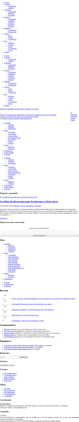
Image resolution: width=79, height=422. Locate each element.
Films (6, 130)
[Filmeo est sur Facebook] (75, 114)
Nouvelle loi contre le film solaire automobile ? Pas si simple (23, 345)
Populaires (7, 286)
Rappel (10, 37)
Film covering (12, 260)
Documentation (13, 257)
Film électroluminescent (16, 268)
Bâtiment (11, 13)
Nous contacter (9, 377)
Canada (10, 45)
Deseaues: (7, 329)
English (6, 52)
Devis (10, 36)
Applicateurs (12, 30)
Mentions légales (9, 379)
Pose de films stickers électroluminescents (17, 349)
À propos (7, 4)
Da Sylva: (7, 331)
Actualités (7, 123)
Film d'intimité (13, 262)
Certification (12, 6)
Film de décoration (27, 206)
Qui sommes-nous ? (10, 373)
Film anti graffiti (13, 259)
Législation (11, 248)
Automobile (12, 12)
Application (12, 19)
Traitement (11, 21)
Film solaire (12, 270)
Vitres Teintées (9, 152)
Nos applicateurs (9, 390)
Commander (12, 39)
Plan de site (8, 381)
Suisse (10, 50)
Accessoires (12, 255)
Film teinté (11, 272)
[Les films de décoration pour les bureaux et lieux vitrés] (18, 197)
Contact (6, 34)
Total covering (13, 136)
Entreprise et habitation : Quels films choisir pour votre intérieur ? (33, 310)
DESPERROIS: (9, 337)
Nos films (7, 388)
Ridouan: (7, 335)
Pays (5, 41)
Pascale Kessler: (9, 333)
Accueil (6, 2)
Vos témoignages (9, 394)
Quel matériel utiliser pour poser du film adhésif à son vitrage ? (32, 304)
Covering (7, 154)
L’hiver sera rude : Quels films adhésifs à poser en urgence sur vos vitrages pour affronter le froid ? (44, 298)
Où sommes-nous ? (10, 375)
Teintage (11, 23)
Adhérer (11, 8)
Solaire (10, 141)
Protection (11, 24)
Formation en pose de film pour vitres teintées (19, 347)
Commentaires (8, 284)
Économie (11, 15)
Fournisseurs (12, 32)
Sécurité (10, 26)
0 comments (37, 206)
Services (7, 17)
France (10, 47)
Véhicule (11, 125)
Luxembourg (12, 48)
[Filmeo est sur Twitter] (74, 116)
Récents (6, 282)
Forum (6, 145)
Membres (7, 28)
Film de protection (14, 266)
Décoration (11, 140)
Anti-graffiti (12, 134)
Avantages (7, 10)
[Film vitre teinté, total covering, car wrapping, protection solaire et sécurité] (19, 109)
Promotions (12, 129)
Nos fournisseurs (9, 392)
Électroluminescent (14, 138)
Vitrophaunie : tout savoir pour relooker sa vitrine (28, 321)
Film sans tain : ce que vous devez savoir (25, 315)
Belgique (11, 43)
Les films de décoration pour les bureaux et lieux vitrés (29, 201)
